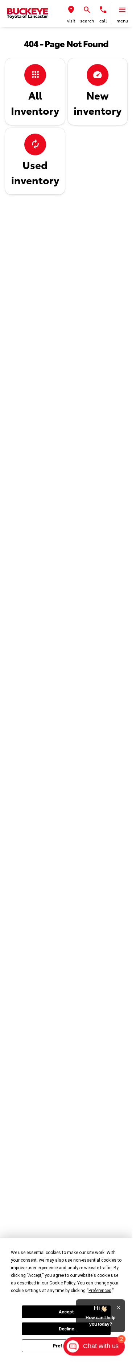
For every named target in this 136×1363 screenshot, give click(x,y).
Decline (66, 1329)
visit (71, 21)
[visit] (71, 10)
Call (103, 21)
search (87, 21)
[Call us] (103, 10)
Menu (122, 21)
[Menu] (122, 9)
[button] (71, 13)
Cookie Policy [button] (62, 1283)
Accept (66, 1311)
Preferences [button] (99, 1290)
